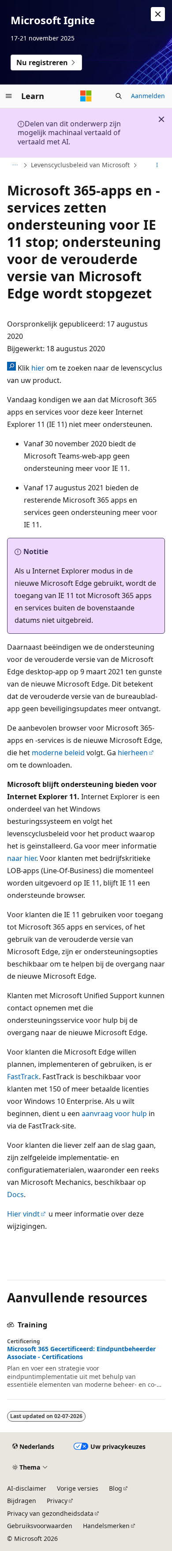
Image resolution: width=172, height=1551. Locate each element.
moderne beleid (58, 752)
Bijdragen (21, 1500)
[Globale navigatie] (9, 96)
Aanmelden (148, 96)
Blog (115, 1488)
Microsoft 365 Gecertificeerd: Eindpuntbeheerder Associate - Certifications (81, 1353)
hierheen (133, 752)
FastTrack (23, 1076)
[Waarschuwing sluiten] (158, 14)
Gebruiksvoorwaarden (39, 1526)
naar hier (21, 858)
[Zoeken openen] (118, 96)
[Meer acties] (157, 165)
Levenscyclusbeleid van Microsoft (80, 165)
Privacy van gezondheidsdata (50, 1513)
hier (38, 368)
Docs (15, 1194)
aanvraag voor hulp (114, 1113)
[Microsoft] (86, 96)
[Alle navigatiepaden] (14, 165)
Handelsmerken (106, 1526)
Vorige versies (77, 1488)
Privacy (57, 1500)
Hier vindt (23, 1214)
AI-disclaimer (26, 1488)
